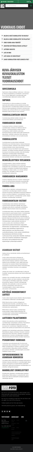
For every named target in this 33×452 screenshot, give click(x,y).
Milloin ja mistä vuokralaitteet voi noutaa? (16, 36)
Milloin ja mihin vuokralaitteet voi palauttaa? (17, 39)
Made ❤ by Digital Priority (16, 449)
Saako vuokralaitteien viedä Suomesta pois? (16, 59)
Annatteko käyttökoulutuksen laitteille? (15, 46)
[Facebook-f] (2, 411)
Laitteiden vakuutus (9, 49)
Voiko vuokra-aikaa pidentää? (12, 42)
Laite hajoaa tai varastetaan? (12, 56)
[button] (16, 35)
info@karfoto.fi (5, 427)
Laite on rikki (7, 53)
